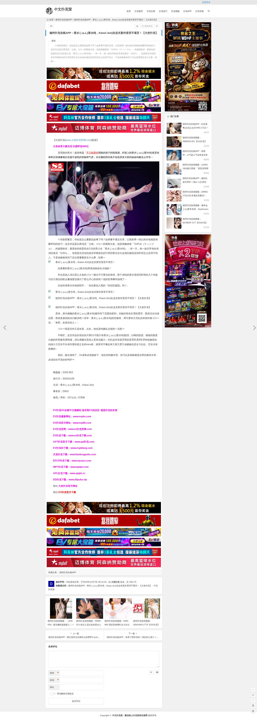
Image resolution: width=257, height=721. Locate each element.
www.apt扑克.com (85, 441)
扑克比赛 (151, 11)
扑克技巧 (163, 11)
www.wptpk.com (79, 467)
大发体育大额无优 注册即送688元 (71, 146)
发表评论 (148, 26)
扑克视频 (175, 11)
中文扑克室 (63, 9)
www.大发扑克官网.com (78, 140)
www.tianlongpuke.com (83, 454)
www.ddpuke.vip (78, 479)
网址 (52, 687)
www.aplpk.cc (77, 473)
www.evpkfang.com (82, 448)
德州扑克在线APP (63, 19)
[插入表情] (151, 672)
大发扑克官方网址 (67, 486)
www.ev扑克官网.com (80, 429)
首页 (129, 11)
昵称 (54, 673)
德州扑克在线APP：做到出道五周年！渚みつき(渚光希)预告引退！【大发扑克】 (195, 182)
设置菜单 (206, 2)
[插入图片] (157, 672)
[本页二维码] (253, 711)
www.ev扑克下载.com (80, 435)
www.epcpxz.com (81, 460)
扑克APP (187, 11)
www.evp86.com (82, 423)
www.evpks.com (82, 416)
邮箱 (54, 680)
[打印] (137, 26)
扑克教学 (139, 11)
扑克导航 (199, 11)
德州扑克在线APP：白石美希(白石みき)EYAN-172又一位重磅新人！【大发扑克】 (195, 128)
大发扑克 (115, 582)
